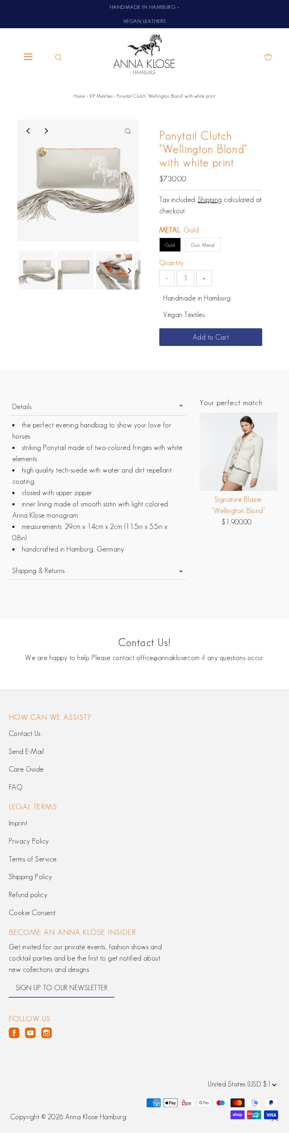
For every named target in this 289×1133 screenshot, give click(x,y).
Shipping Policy (30, 877)
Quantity (171, 263)
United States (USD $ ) (240, 1084)
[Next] (46, 131)
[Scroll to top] (275, 1119)
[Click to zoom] (128, 131)
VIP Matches (101, 96)
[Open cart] (268, 56)
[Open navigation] (34, 57)
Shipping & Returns (38, 570)
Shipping (210, 199)
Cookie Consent (32, 912)
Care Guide (26, 769)
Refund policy (28, 895)
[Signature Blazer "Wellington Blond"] (238, 452)
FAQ (16, 787)
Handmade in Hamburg (197, 298)
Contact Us (25, 733)
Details (22, 406)
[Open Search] (58, 57)
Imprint (18, 823)
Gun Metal (203, 245)
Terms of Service (33, 859)
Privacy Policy (29, 841)
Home (79, 96)
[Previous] (28, 131)
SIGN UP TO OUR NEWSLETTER (62, 988)
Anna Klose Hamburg (95, 1117)
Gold (170, 245)
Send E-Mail (26, 751)
